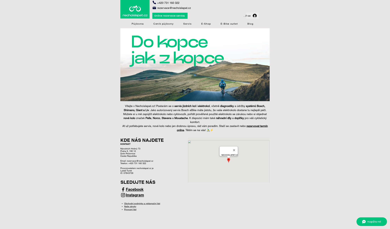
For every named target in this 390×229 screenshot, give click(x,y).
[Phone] (154, 2)
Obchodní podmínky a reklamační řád (142, 203)
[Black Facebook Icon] (123, 189)
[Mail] (154, 8)
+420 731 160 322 (137, 163)
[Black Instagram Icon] (123, 195)
